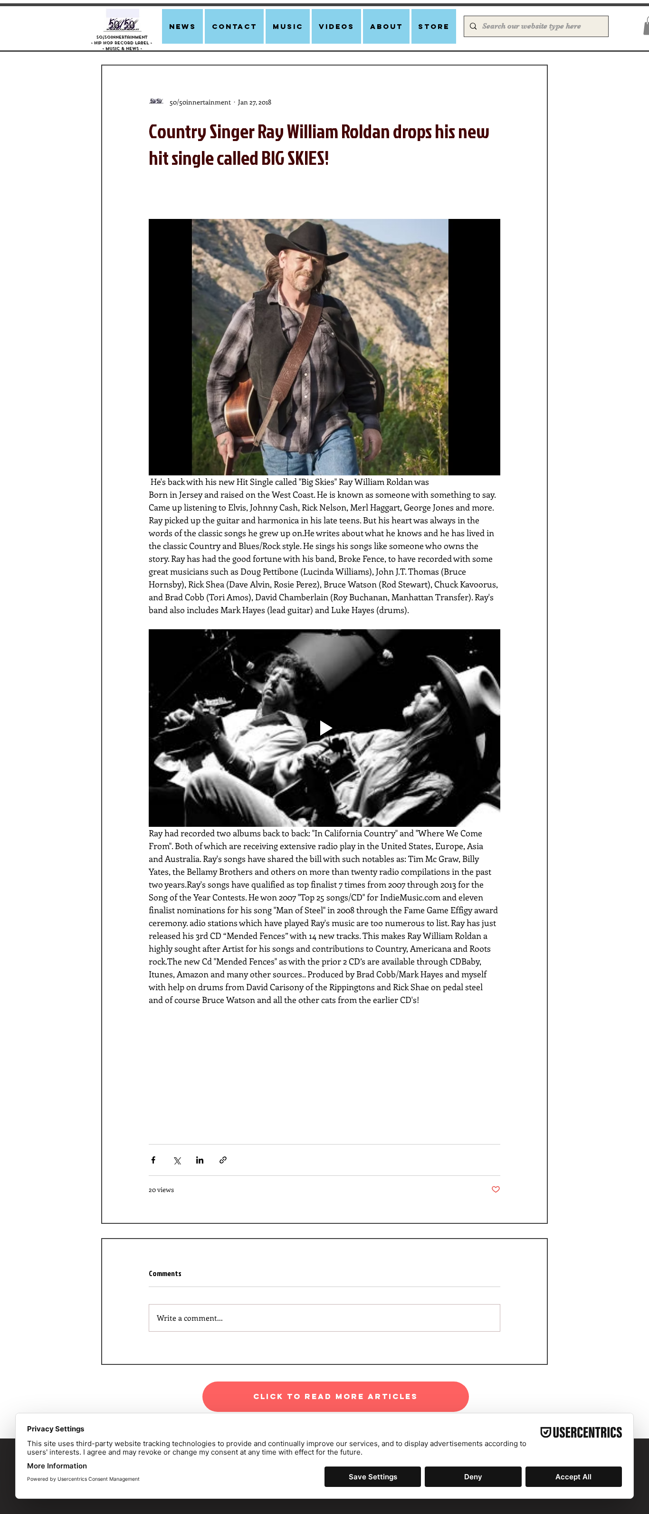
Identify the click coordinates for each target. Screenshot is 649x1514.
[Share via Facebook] (153, 1159)
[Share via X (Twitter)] (176, 1159)
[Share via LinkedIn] (199, 1159)
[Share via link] (223, 1159)
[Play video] (324, 728)
